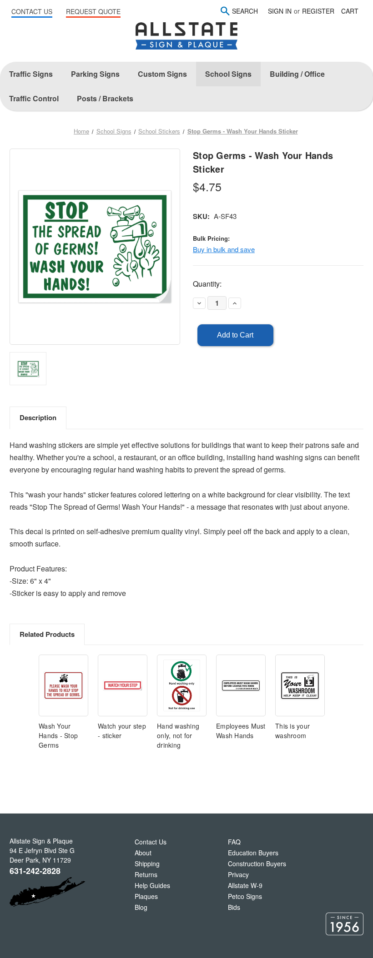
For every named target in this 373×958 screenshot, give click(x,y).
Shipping (147, 863)
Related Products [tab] (47, 634)
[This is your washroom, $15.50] (300, 686)
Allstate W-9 (245, 885)
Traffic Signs (31, 74)
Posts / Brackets (105, 98)
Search (245, 10)
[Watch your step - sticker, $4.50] (122, 686)
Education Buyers (253, 852)
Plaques (146, 896)
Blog (141, 907)
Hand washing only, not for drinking (178, 735)
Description (38, 417)
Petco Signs (245, 896)
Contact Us (150, 841)
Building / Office (297, 74)
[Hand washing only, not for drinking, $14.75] (182, 686)
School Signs (228, 74)
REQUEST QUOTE (93, 11)
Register (318, 10)
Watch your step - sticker (122, 730)
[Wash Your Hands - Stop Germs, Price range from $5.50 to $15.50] (63, 686)
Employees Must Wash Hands (241, 730)
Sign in (280, 10)
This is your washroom (292, 730)
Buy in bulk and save (224, 249)
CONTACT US (31, 11)
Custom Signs (162, 74)
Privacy (238, 874)
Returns (146, 874)
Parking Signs (95, 74)
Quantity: (207, 283)
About (143, 852)
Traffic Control (34, 98)
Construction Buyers (257, 863)
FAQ (234, 841)
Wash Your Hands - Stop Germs (58, 735)
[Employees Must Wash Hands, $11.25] (241, 686)
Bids (234, 907)
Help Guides (152, 885)
